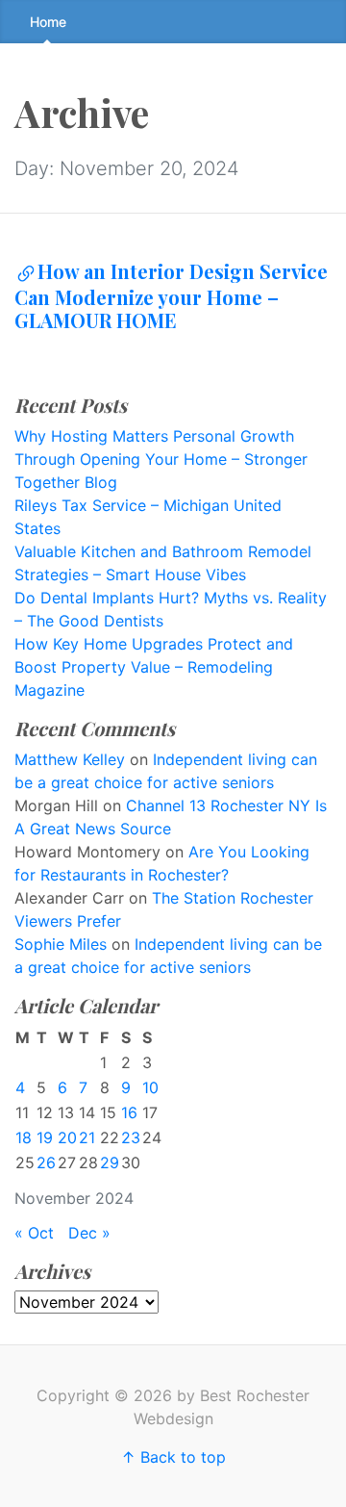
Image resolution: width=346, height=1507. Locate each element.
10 (150, 1087)
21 (87, 1137)
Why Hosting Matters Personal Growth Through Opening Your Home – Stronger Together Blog (161, 459)
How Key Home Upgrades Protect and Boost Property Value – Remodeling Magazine (153, 667)
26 (46, 1162)
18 (23, 1137)
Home (48, 21)
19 (45, 1137)
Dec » (89, 1232)
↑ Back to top (173, 1457)
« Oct (34, 1232)
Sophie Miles (60, 944)
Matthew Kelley (69, 759)
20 (67, 1137)
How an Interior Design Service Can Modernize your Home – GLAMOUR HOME (171, 295)
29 (109, 1162)
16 (129, 1112)
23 (130, 1137)
